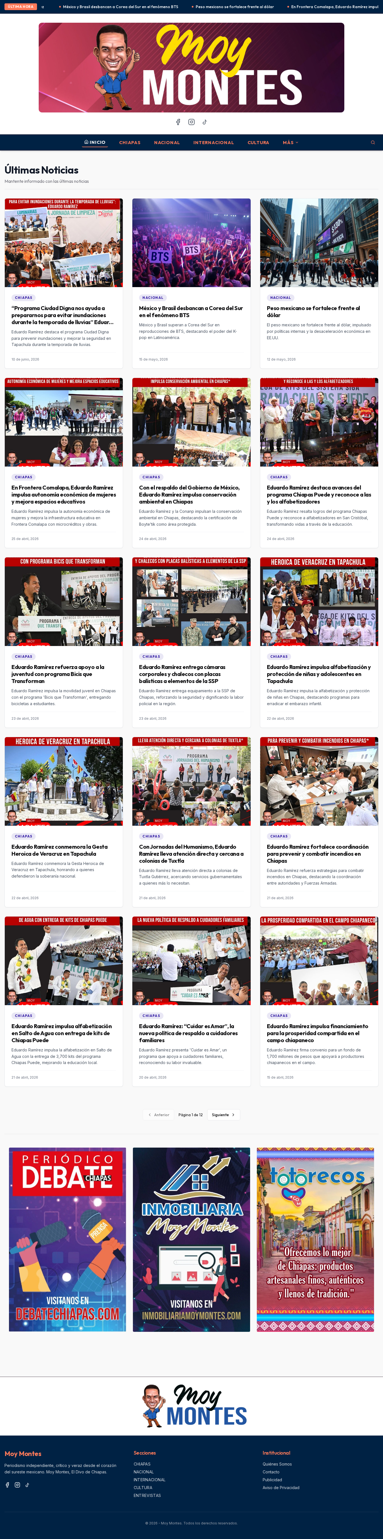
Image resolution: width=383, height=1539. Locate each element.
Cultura (259, 142)
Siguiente (220, 1114)
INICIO (98, 142)
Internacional (213, 142)
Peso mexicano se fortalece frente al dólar (140, 6)
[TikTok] (205, 122)
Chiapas (130, 142)
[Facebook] (178, 122)
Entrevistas (147, 1495)
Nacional (167, 142)
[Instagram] (191, 122)
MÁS (288, 142)
